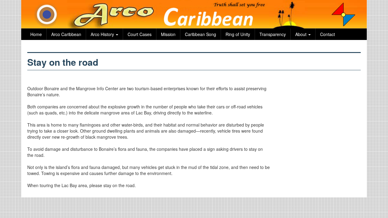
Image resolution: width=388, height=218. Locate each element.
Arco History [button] (103, 34)
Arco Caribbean (66, 34)
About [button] (301, 34)
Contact (327, 34)
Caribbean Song (200, 34)
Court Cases (140, 34)
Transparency (272, 34)
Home (36, 34)
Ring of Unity (238, 34)
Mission (168, 34)
